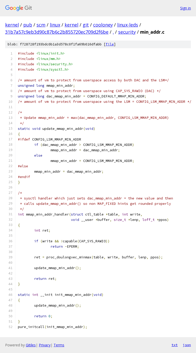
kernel (12, 25)
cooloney (103, 25)
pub (27, 25)
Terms (59, 345)
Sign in (185, 8)
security (127, 32)
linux (55, 25)
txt (175, 345)
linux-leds (127, 25)
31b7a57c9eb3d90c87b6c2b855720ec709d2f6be (56, 32)
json (187, 345)
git (86, 25)
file (110, 44)
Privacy (45, 345)
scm (40, 25)
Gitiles (31, 345)
